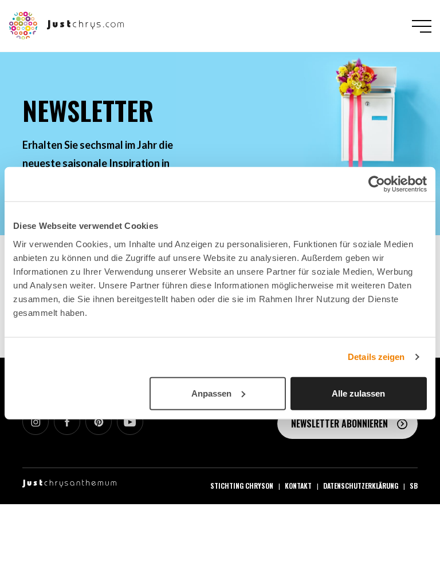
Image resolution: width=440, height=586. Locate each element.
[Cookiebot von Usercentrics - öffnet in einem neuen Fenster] (377, 184)
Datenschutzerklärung (360, 485)
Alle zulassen (358, 393)
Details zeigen (376, 357)
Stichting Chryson (241, 485)
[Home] (67, 24)
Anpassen (211, 393)
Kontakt (298, 485)
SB (414, 485)
